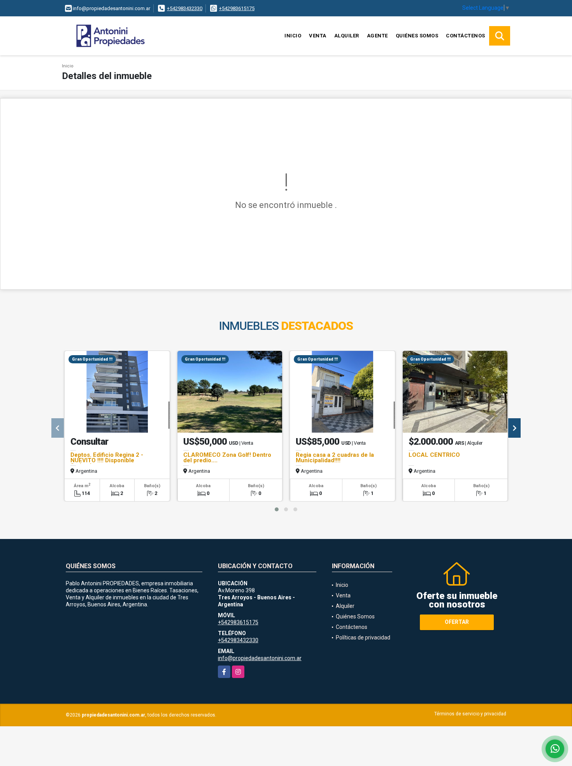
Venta (317, 36)
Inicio (292, 36)
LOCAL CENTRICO (434, 454)
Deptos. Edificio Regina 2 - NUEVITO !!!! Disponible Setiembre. (106, 460)
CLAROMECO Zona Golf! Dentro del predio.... (227, 457)
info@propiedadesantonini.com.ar (260, 658)
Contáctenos (465, 36)
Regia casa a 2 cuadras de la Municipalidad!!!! (335, 457)
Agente (377, 36)
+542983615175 (236, 8)
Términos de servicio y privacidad (470, 714)
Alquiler (346, 36)
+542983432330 (184, 8)
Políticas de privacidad (363, 637)
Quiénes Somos (417, 36)
